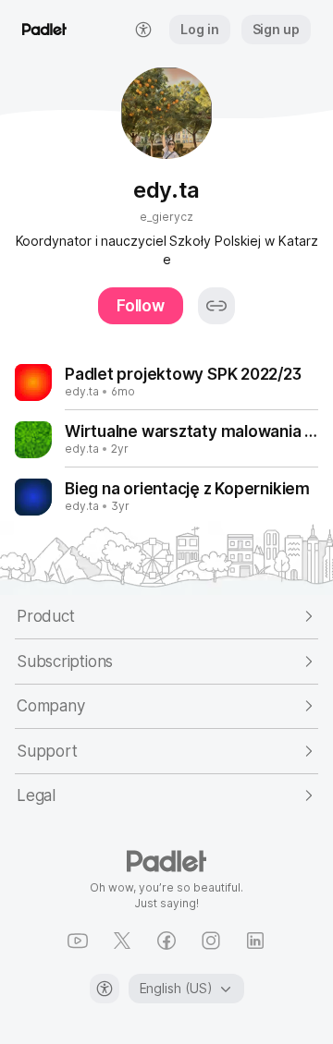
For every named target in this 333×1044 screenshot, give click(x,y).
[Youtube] (78, 940)
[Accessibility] (104, 988)
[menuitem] (143, 29)
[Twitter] (122, 940)
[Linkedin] (255, 940)
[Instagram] (211, 940)
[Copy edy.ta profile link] (216, 305)
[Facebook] (166, 940)
